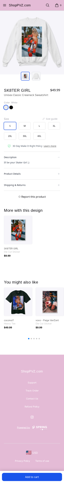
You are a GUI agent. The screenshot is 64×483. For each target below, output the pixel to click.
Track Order (32, 390)
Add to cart (32, 477)
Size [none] (6, 119)
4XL (39, 136)
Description (10, 157)
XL (54, 125)
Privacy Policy (22, 460)
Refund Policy (32, 406)
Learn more (50, 145)
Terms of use (42, 460)
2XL (10, 136)
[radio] (10, 126)
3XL (25, 136)
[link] (18, 230)
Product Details (12, 173)
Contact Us (32, 398)
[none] (49, 119)
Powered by (23, 427)
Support (32, 382)
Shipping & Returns (15, 185)
